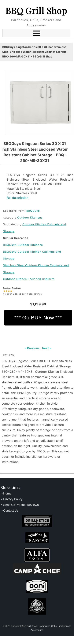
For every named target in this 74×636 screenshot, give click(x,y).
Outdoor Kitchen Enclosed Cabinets (29, 279)
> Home (6, 493)
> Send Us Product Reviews (20, 504)
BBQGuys (33, 210)
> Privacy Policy (11, 499)
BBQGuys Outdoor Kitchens (23, 244)
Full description (17, 198)
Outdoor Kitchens (30, 217)
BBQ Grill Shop (36, 10)
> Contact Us (9, 510)
